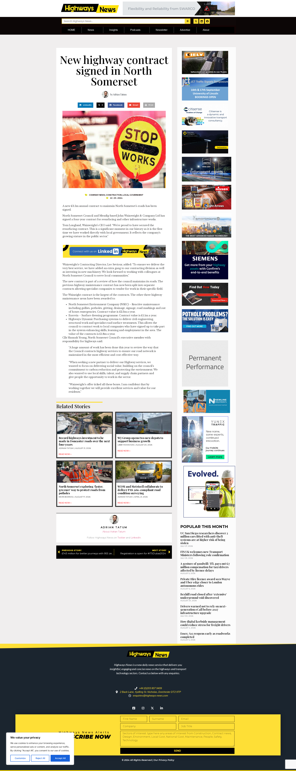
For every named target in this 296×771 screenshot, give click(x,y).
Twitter (121, 537)
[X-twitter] (195, 21)
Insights (113, 30)
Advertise (185, 30)
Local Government (133, 195)
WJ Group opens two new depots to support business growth (140, 439)
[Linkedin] (201, 21)
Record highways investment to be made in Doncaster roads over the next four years (84, 441)
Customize (20, 758)
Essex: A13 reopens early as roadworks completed (205, 635)
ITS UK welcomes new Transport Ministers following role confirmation (204, 553)
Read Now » (65, 454)
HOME (71, 30)
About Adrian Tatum (114, 531)
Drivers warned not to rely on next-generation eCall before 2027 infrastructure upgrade (203, 609)
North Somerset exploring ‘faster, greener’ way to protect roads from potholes (82, 490)
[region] (40, 749)
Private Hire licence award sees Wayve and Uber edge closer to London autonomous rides (205, 582)
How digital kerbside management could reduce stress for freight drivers (205, 623)
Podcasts (135, 30)
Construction (114, 195)
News (91, 30)
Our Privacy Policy (164, 760)
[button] (85, 105)
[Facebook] (207, 21)
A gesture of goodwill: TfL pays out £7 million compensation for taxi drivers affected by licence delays (205, 567)
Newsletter (161, 30)
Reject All (40, 758)
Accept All (60, 758)
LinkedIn (136, 537)
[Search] (187, 21)
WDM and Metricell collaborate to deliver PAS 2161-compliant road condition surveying (140, 490)
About (206, 30)
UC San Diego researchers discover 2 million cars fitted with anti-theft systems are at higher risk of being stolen (204, 538)
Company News (97, 195)
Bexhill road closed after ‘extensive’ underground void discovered (203, 596)
